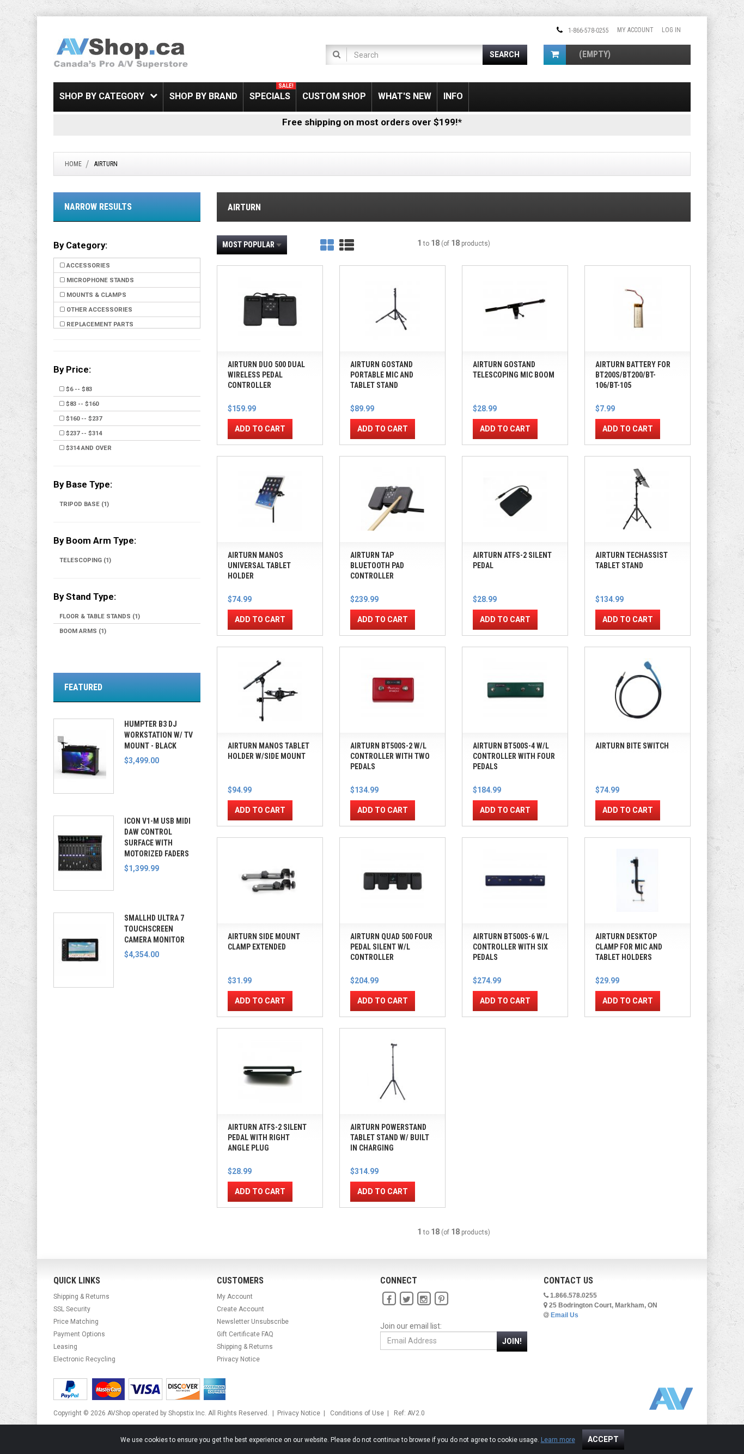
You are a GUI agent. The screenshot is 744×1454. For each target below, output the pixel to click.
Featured (83, 687)
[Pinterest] (441, 1299)
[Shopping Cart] (555, 55)
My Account (635, 30)
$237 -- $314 (83, 433)
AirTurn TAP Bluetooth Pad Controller (377, 565)
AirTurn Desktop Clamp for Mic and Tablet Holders (628, 947)
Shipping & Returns (81, 1296)
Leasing (65, 1346)
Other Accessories (98, 309)
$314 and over (88, 448)
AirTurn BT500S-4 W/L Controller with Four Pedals (514, 756)
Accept (603, 1439)
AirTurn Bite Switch (632, 745)
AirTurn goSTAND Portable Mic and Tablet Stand (381, 375)
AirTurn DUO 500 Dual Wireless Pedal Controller (266, 375)
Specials (271, 92)
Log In (671, 30)
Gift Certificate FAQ (245, 1334)
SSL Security (71, 1309)
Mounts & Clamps (95, 295)
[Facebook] (389, 1299)
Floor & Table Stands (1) (99, 616)
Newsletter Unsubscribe (253, 1321)
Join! (512, 1341)
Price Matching (76, 1321)
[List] (346, 245)
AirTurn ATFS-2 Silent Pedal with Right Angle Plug (267, 1137)
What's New (404, 96)
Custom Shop (334, 96)
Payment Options (79, 1334)
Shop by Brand (203, 96)
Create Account (240, 1309)
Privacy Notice (238, 1359)
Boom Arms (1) (82, 631)
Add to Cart (260, 428)
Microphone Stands (99, 280)
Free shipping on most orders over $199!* (372, 122)
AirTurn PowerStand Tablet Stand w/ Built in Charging (389, 1137)
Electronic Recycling (84, 1359)
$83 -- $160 (81, 403)
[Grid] (327, 245)
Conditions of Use (357, 1413)
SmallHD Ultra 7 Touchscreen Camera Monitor (154, 929)
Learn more (558, 1440)
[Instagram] (423, 1299)
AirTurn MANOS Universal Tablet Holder (259, 565)
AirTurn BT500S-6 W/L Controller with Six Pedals (511, 947)
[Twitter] (406, 1299)
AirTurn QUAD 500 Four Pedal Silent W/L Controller (391, 947)
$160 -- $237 (83, 418)
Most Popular (248, 244)
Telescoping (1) (85, 560)
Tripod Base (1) (84, 504)
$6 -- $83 (78, 389)
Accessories (87, 265)
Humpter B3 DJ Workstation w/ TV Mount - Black (158, 735)
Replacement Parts (99, 324)
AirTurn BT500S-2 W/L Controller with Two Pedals (390, 756)
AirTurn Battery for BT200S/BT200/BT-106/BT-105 (632, 375)
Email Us (564, 1315)
